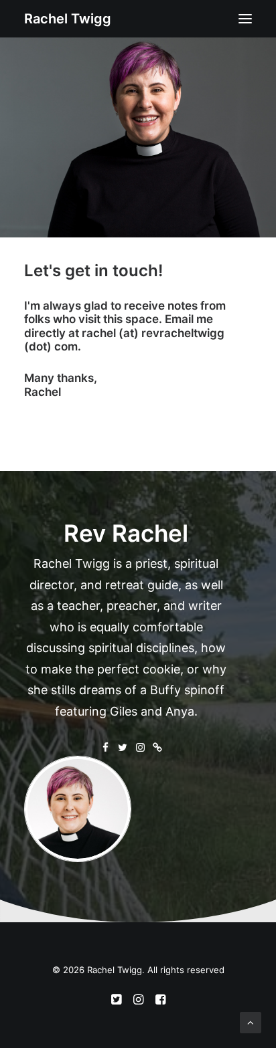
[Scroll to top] (250, 1021)
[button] (245, 18)
